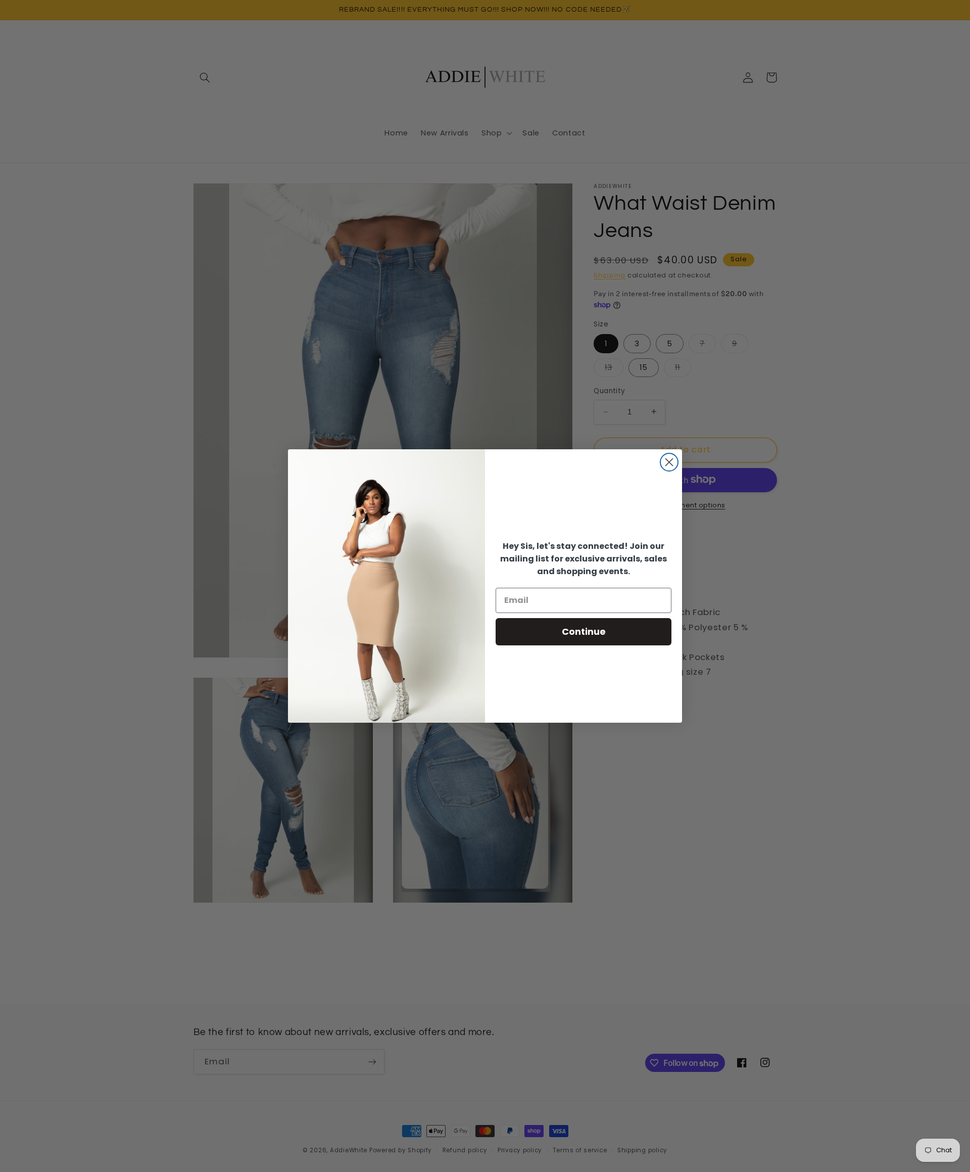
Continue (584, 631)
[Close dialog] (669, 462)
